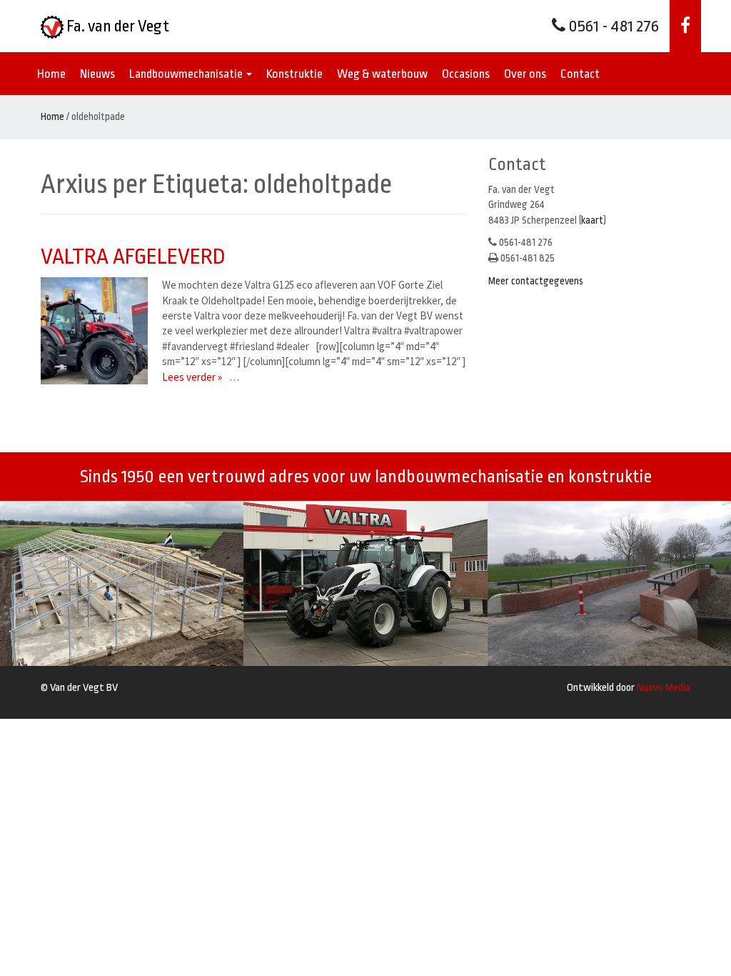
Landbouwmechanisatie (187, 74)
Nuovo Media (663, 688)
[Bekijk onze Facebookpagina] (685, 26)
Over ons (525, 74)
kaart (592, 220)
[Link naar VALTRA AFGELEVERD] (98, 330)
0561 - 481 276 (612, 26)
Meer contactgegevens (535, 281)
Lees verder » (192, 377)
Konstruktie (294, 74)
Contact (580, 74)
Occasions (466, 74)
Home (51, 74)
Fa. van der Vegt (116, 26)
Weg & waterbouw (382, 74)
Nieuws (97, 74)
